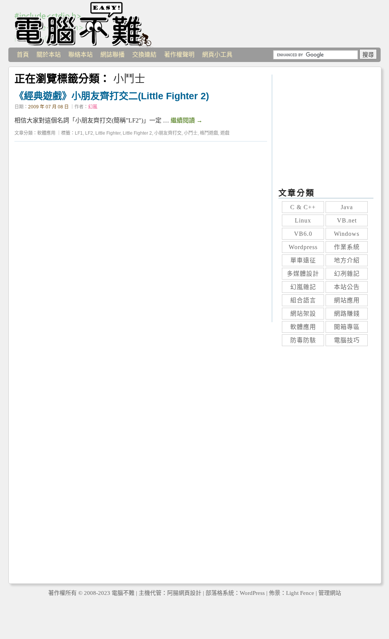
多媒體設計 (303, 273)
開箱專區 (347, 327)
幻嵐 (92, 107)
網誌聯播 (112, 54)
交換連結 (144, 54)
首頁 (23, 54)
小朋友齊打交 (168, 133)
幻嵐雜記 (303, 287)
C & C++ (303, 207)
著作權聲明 (179, 54)
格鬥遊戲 (209, 133)
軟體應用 (46, 133)
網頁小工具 (217, 54)
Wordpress (303, 247)
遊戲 (224, 133)
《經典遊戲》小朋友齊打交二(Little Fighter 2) (111, 96)
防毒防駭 (303, 340)
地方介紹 (347, 260)
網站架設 (303, 313)
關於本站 (48, 54)
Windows (346, 233)
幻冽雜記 (347, 273)
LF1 (79, 133)
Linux (303, 220)
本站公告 (347, 287)
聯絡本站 (80, 54)
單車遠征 (303, 260)
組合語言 (303, 300)
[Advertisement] (140, 234)
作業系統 (347, 247)
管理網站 (329, 593)
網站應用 (347, 300)
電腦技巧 (347, 340)
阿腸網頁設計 (184, 593)
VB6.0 (303, 233)
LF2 (89, 133)
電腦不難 (84, 24)
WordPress (252, 593)
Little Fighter (107, 133)
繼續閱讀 (186, 120)
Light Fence (300, 593)
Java (347, 207)
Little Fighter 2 (137, 133)
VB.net (347, 220)
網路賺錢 (347, 313)
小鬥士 (191, 133)
